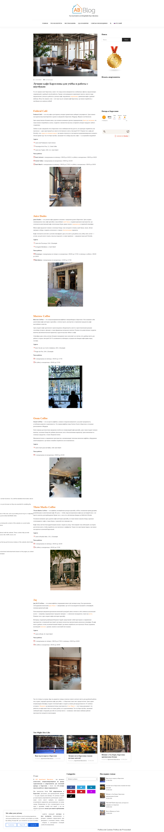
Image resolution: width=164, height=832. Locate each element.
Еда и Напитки (83, 23)
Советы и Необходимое (99, 23)
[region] (22, 819)
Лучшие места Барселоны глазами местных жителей (80, 757)
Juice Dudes (40, 216)
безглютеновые (67, 230)
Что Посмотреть (56, 23)
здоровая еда (76, 224)
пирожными (74, 96)
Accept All (33, 825)
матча (90, 614)
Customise (11, 825)
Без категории (49, 79)
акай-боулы (66, 222)
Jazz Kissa (52, 605)
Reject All (22, 825)
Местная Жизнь (70, 23)
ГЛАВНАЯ (45, 23)
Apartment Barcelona (47, 758)
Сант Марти (71, 706)
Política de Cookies (105, 830)
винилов (43, 627)
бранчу (85, 120)
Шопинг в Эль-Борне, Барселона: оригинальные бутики (113, 756)
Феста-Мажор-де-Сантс (113, 811)
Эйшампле (42, 706)
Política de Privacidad (122, 830)
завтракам (91, 120)
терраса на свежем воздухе (49, 133)
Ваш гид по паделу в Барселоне (46, 756)
